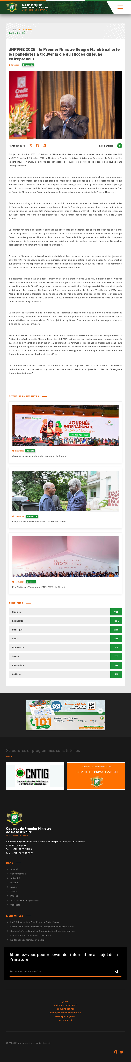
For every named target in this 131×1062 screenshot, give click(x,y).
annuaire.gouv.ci (65, 1008)
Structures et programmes (24, 900)
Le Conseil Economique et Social (27, 939)
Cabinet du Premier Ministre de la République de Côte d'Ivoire (42, 926)
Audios (14, 887)
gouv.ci (65, 1001)
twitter (122, 1052)
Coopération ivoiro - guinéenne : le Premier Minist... (40, 521)
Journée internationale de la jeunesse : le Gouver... (40, 455)
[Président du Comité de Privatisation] (96, 776)
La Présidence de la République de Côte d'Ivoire (34, 922)
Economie (28, 65)
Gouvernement (18, 873)
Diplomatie (32, 516)
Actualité (15, 878)
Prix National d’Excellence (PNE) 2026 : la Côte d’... (39, 586)
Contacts (15, 904)
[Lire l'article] (119, 145)
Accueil (12, 29)
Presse (14, 882)
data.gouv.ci (65, 1020)
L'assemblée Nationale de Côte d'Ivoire (30, 935)
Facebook (116, 1052)
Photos (14, 895)
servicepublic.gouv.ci (65, 1016)
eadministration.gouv (65, 1005)
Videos (14, 891)
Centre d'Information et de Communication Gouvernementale (42, 931)
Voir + (9, 756)
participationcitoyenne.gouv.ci (66, 1012)
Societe (30, 451)
